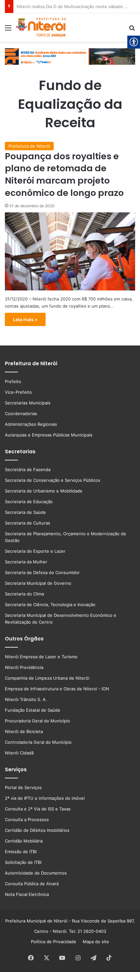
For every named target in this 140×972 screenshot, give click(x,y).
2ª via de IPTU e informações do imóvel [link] (45, 798)
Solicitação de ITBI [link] (23, 862)
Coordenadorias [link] (21, 413)
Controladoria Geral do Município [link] (38, 742)
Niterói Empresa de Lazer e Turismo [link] (41, 656)
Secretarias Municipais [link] (27, 402)
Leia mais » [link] (25, 319)
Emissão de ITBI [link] (20, 851)
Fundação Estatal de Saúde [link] (32, 710)
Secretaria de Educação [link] (29, 501)
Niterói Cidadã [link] (19, 752)
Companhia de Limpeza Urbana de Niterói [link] (47, 678)
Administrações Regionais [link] (31, 424)
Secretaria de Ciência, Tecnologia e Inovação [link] (50, 604)
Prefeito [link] (13, 381)
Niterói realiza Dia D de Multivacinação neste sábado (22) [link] (75, 6)
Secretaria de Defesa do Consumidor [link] (42, 572)
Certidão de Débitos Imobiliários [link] (37, 830)
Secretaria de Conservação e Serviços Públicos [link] (52, 480)
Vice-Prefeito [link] (18, 392)
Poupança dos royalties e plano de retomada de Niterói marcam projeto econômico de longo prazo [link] (64, 174)
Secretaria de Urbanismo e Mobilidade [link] (43, 490)
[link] (8, 30)
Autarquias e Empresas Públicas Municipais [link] (48, 434)
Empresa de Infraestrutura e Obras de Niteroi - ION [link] (57, 688)
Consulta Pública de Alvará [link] (32, 883)
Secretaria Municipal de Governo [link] (38, 583)
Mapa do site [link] (94, 941)
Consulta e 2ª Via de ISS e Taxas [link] (38, 808)
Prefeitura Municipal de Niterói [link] (36, 920)
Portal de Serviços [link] (23, 787)
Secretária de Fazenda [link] (27, 469)
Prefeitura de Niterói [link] (29, 146)
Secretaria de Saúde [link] (25, 512)
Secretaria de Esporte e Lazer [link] (35, 551)
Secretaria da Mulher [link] (26, 561)
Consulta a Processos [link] (27, 819)
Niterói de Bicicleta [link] (24, 731)
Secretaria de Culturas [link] (27, 523)
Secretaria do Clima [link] (24, 593)
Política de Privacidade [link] (55, 941)
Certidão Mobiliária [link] (24, 840)
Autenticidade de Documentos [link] (36, 873)
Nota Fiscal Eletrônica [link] (27, 894)
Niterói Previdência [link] (24, 667)
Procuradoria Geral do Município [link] (37, 720)
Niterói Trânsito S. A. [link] (26, 699)
